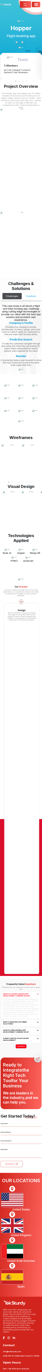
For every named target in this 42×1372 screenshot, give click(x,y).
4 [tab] (26, 81)
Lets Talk (25, 4)
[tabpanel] (21, 337)
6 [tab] (26, 482)
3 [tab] (23, 81)
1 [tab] (16, 81)
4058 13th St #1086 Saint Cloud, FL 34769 (21, 1356)
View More (21, 1046)
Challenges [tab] (12, 296)
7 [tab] (30, 482)
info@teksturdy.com (12, 1352)
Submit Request (9, 1164)
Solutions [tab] (31, 296)
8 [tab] (33, 482)
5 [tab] (23, 482)
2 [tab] (19, 81)
